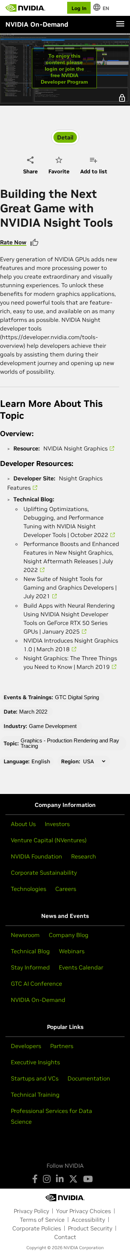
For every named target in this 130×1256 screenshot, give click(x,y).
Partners (61, 1045)
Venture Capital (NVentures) (49, 840)
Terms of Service (42, 1219)
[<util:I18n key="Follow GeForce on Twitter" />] (73, 1179)
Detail (65, 137)
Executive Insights (35, 1062)
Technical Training (35, 1094)
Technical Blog (30, 951)
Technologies (28, 888)
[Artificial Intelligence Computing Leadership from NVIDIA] (25, 8)
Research (83, 856)
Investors (57, 823)
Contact (65, 1237)
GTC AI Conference (36, 983)
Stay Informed (30, 967)
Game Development (53, 726)
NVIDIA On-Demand (38, 999)
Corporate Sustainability (44, 872)
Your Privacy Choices (83, 1211)
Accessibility (88, 1219)
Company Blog (68, 934)
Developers (26, 1045)
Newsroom (25, 934)
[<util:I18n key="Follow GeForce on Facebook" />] (35, 1179)
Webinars (71, 951)
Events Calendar (81, 967)
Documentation (89, 1078)
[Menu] (120, 23)
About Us (23, 823)
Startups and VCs (34, 1078)
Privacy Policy (31, 1211)
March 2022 (33, 711)
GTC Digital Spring (77, 697)
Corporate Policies (36, 1228)
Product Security (90, 1228)
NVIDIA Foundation (36, 856)
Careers (65, 888)
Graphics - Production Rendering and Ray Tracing (70, 743)
